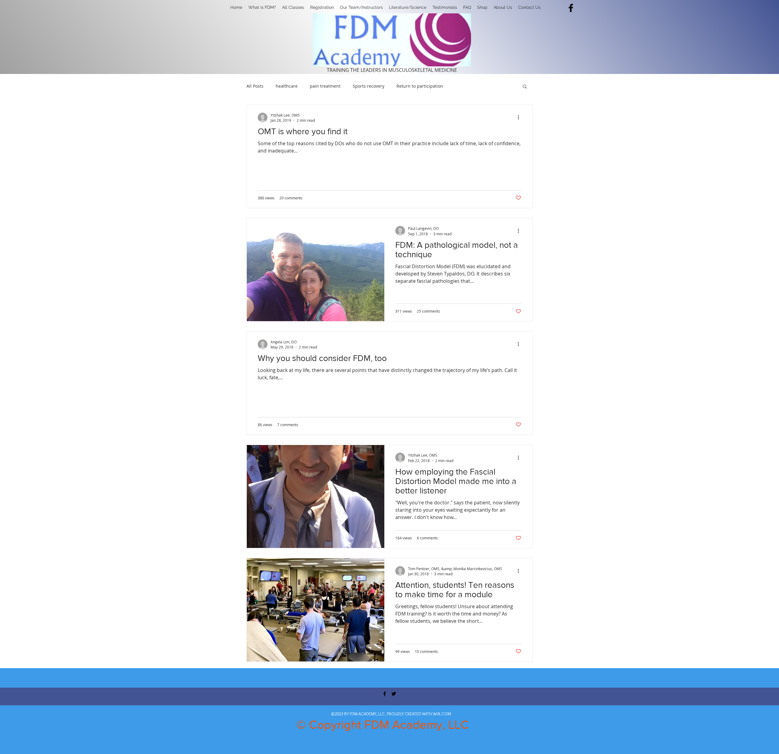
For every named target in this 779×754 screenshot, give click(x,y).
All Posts (255, 86)
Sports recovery (368, 86)
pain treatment (325, 86)
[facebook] (570, 7)
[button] (322, 7)
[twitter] (394, 694)
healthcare (287, 86)
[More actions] (520, 117)
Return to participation (419, 86)
